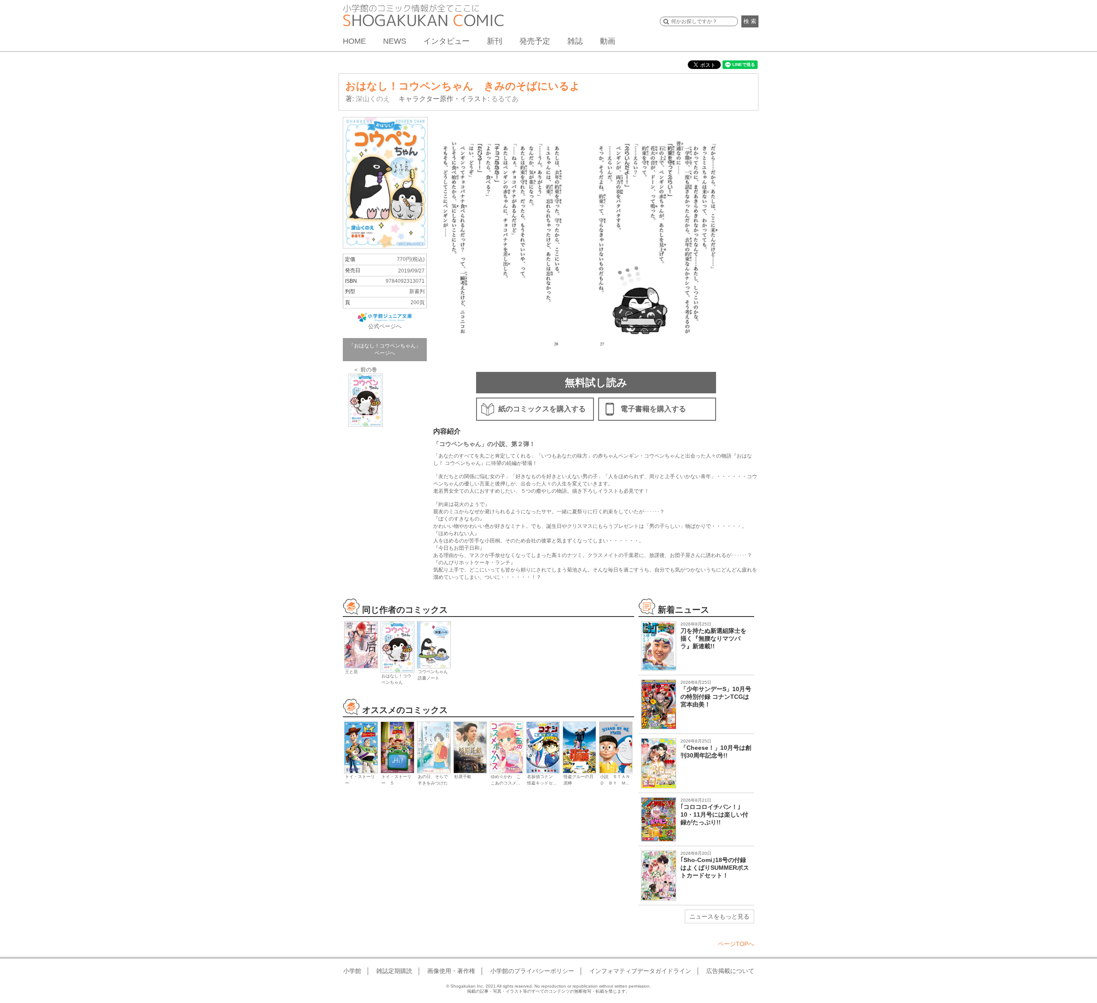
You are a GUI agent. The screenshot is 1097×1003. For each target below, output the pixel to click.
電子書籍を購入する (653, 409)
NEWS (394, 41)
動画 (607, 41)
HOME (354, 41)
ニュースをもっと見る (719, 916)
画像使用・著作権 (451, 970)
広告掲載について (730, 970)
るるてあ (505, 98)
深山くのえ (373, 98)
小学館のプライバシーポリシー (532, 970)
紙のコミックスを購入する (542, 409)
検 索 (749, 21)
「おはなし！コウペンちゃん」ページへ (385, 349)
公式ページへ (385, 326)
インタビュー (446, 41)
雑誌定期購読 (394, 970)
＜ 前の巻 (365, 369)
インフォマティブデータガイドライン (640, 970)
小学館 (352, 970)
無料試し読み (596, 382)
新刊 (494, 41)
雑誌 (575, 41)
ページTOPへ (736, 943)
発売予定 (534, 41)
